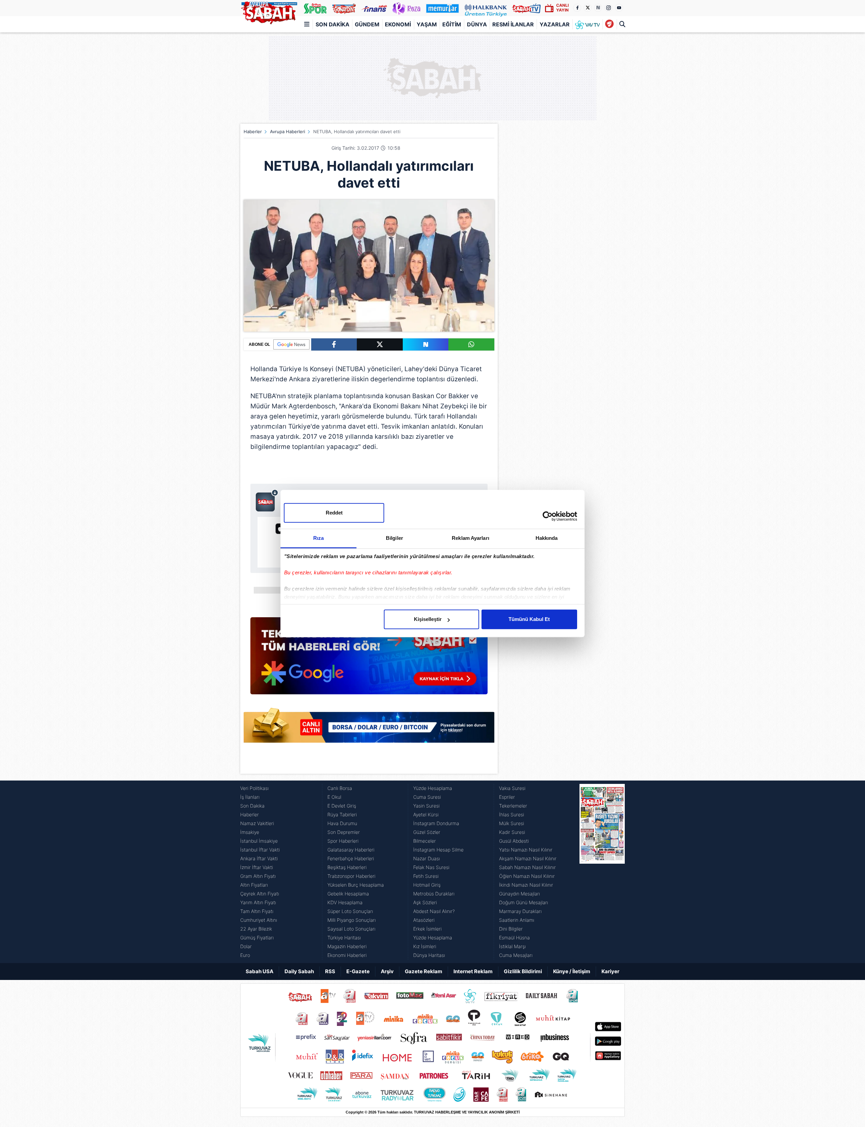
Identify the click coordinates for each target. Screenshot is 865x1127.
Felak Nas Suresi (431, 867)
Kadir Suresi (512, 832)
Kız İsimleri (424, 946)
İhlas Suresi (511, 814)
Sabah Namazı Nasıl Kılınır (527, 867)
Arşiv (387, 971)
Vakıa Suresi (512, 788)
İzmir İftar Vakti (256, 867)
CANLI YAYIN (562, 8)
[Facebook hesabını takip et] (577, 8)
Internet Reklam (473, 971)
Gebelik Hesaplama (348, 893)
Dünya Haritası (429, 955)
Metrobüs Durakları (433, 893)
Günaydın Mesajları (519, 893)
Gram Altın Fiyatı (258, 876)
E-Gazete (358, 971)
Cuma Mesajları (516, 955)
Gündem (367, 24)
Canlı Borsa (339, 788)
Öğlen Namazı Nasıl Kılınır (527, 876)
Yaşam (427, 24)
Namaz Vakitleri (257, 823)
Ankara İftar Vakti (259, 858)
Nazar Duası (426, 858)
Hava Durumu (342, 823)
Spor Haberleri (343, 841)
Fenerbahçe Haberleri (350, 858)
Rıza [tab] (318, 538)
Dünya (477, 24)
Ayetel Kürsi (426, 814)
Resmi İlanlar (513, 24)
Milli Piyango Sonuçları (351, 920)
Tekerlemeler (513, 806)
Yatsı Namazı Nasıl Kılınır (525, 850)
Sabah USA (259, 971)
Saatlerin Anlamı (516, 920)
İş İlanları (250, 797)
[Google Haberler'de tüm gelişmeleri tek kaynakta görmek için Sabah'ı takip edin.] (369, 659)
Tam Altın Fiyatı (256, 911)
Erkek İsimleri (427, 929)
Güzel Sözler (426, 832)
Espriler (507, 797)
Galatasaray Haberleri (350, 850)
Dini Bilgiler (511, 929)
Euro (245, 955)
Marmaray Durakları (520, 911)
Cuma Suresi (427, 797)
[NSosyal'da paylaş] (426, 344)
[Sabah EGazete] (602, 872)
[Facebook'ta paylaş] (334, 344)
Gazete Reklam (423, 971)
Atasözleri (424, 920)
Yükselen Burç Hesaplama (355, 885)
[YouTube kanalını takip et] (619, 8)
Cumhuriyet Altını (258, 920)
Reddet (334, 512)
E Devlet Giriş (341, 806)
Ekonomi (398, 24)
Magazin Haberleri (347, 946)
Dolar (246, 946)
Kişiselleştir (428, 619)
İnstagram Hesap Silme (438, 850)
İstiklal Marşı (512, 946)
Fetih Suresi (426, 876)
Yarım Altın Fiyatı (258, 902)
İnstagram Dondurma (436, 823)
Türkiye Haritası (344, 937)
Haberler (253, 131)
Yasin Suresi (426, 806)
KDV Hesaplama (345, 902)
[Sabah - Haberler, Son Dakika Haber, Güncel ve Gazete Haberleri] (269, 11)
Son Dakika (332, 24)
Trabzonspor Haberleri (351, 876)
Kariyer (610, 971)
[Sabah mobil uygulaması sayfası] (267, 500)
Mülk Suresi (511, 823)
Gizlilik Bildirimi (523, 971)
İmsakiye (249, 832)
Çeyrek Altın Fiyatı (259, 893)
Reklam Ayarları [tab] (470, 538)
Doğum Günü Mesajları (523, 902)
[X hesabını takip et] (588, 8)
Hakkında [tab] (547, 538)
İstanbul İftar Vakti (260, 850)
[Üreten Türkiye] (486, 8)
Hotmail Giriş (427, 885)
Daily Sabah (299, 971)
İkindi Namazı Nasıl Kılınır (526, 885)
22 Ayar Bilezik (256, 929)
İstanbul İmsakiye (259, 841)
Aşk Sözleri (425, 902)
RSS (330, 971)
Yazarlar (555, 24)
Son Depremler (343, 832)
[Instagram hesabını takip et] (608, 8)
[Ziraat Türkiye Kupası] (609, 24)
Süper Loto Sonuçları (350, 911)
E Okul (334, 797)
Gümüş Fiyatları (257, 937)
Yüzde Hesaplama (432, 788)
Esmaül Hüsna (514, 937)
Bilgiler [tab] (394, 538)
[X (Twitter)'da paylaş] (380, 344)
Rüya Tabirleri (342, 814)
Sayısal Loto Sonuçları (351, 929)
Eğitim (451, 24)
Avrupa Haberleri (287, 131)
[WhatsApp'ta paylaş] (471, 344)
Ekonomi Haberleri (347, 955)
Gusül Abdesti (514, 841)
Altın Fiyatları (254, 885)
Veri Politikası (254, 788)
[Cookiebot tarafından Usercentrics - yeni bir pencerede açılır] (547, 516)
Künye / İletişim (571, 971)
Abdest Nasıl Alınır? (434, 911)
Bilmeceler (424, 841)
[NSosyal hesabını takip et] (598, 8)
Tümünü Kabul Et (529, 619)
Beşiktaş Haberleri (347, 867)
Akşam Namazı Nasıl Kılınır (528, 858)
